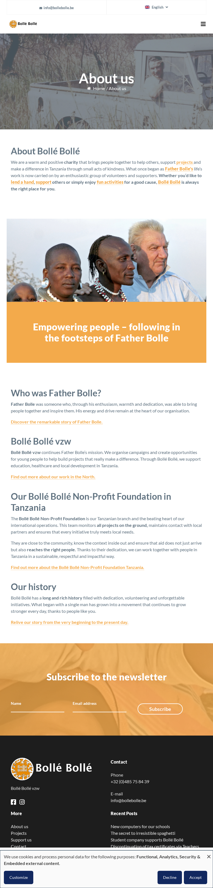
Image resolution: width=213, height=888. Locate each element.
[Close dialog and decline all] (209, 853)
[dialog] (106, 869)
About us (19, 826)
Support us (21, 839)
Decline (169, 877)
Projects (19, 833)
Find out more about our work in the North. (53, 476)
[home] (56, 769)
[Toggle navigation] (203, 24)
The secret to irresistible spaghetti (143, 833)
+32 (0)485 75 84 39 (130, 781)
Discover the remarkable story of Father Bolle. (57, 421)
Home (99, 88)
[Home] (44, 24)
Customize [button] (18, 877)
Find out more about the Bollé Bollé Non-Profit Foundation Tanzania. (77, 567)
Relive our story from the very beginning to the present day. (69, 622)
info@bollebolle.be (59, 8)
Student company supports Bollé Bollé (147, 839)
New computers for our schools (140, 826)
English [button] (157, 7)
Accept (195, 877)
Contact (18, 846)
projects (185, 162)
